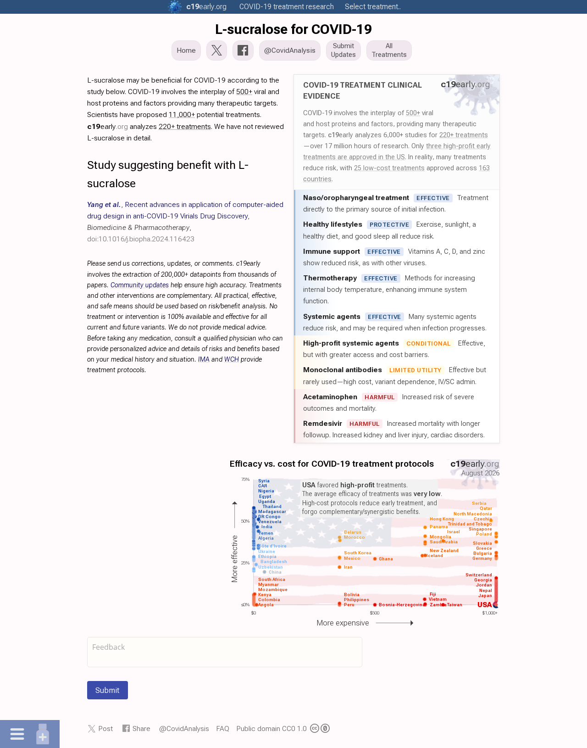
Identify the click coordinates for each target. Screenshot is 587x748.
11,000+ (182, 114)
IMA (204, 359)
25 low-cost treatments (389, 168)
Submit (107, 690)
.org (206, 6)
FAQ (222, 728)
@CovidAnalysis (184, 728)
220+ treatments (463, 135)
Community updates (140, 285)
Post (105, 728)
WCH (231, 359)
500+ (413, 113)
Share (141, 728)
